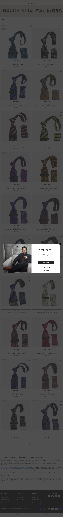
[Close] (60, 244)
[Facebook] (42, 267)
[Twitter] (50, 267)
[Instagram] (44, 267)
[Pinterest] (47, 267)
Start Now (46, 262)
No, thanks (46, 270)
